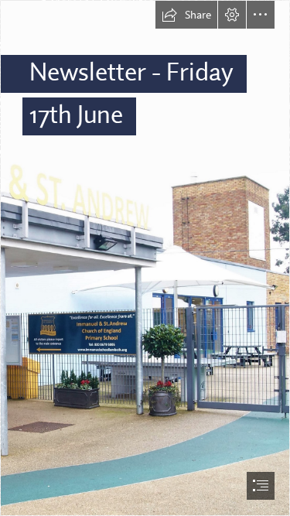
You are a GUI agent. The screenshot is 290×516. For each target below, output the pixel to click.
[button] (186, 15)
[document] (145, 258)
